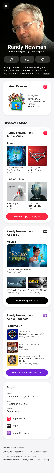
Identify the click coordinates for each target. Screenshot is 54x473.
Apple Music (19, 452)
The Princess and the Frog (19, 269)
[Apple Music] (11, 59)
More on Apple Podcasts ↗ (27, 372)
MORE (46, 74)
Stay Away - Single (12, 204)
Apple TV (30, 452)
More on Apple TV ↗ (27, 300)
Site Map (46, 459)
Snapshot (6, 447)
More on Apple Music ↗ (27, 216)
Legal (38, 459)
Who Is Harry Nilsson (37, 290)
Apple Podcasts (41, 452)
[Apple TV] (27, 59)
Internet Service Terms (11, 459)
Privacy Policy (28, 459)
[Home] (6, 6)
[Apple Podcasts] (42, 59)
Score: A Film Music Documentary (16, 290)
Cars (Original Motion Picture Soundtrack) (34, 170)
